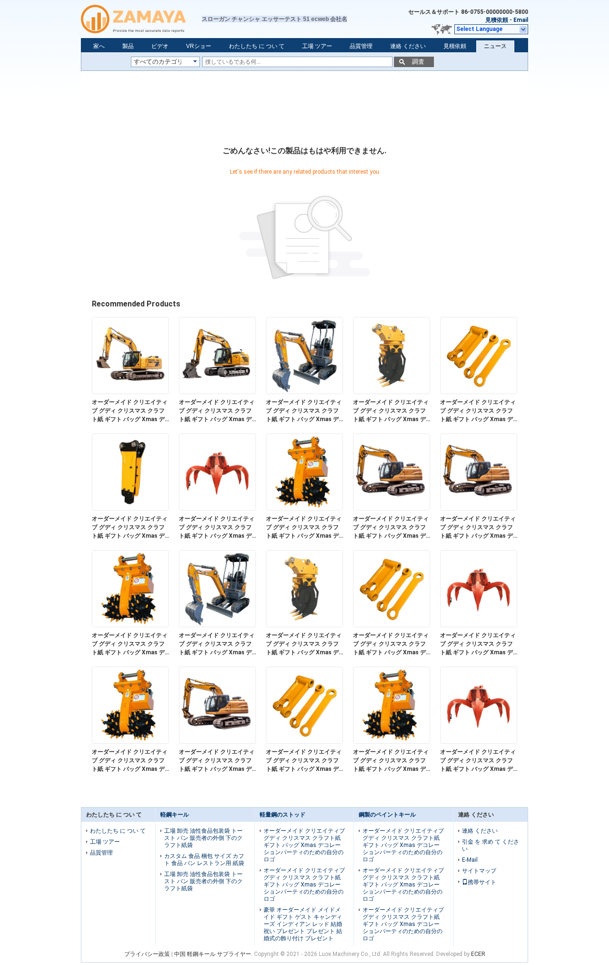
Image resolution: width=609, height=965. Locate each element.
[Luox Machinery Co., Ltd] (141, 19)
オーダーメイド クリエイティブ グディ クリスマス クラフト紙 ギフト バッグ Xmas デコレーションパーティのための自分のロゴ (129, 411)
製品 (128, 46)
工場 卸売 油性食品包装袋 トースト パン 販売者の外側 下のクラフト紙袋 (203, 837)
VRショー (198, 46)
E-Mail (470, 860)
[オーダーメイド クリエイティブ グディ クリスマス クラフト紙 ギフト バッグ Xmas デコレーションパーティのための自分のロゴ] (130, 391)
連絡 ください (408, 46)
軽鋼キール (174, 814)
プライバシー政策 (147, 954)
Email (520, 20)
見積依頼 (496, 20)
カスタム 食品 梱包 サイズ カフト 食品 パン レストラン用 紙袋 (204, 860)
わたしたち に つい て (257, 46)
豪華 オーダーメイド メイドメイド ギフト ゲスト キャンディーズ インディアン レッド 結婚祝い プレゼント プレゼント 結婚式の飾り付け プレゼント (303, 924)
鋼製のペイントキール (387, 814)
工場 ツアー (317, 46)
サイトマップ (479, 870)
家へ (99, 46)
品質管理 (361, 46)
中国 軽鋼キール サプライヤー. (214, 954)
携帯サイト (482, 882)
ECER (478, 954)
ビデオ (159, 46)
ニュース (495, 46)
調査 (418, 61)
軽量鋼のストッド (282, 814)
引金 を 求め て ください (490, 845)
